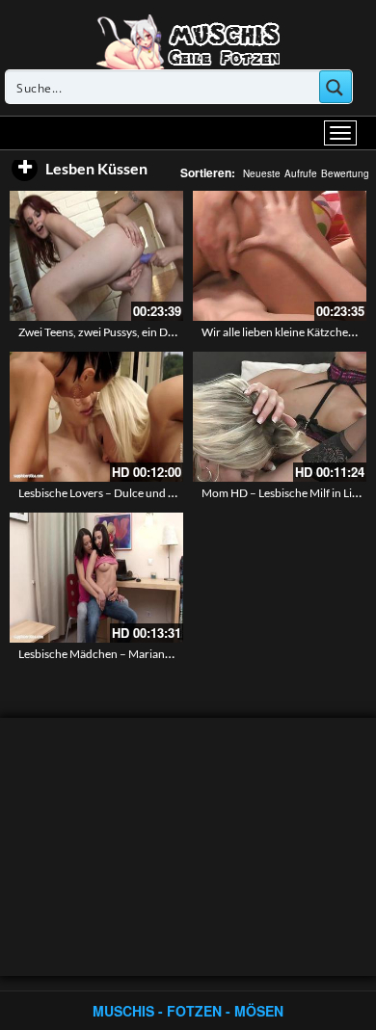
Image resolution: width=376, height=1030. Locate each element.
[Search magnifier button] (335, 86)
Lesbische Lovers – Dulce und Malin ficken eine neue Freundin (173, 493)
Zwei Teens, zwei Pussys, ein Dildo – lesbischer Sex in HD (158, 332)
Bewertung (345, 173)
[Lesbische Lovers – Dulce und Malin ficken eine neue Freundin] (96, 417)
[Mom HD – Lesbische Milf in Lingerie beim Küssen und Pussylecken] (279, 417)
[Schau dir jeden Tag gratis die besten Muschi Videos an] (188, 40)
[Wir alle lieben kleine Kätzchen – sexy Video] (279, 256)
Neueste (262, 173)
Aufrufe (300, 173)
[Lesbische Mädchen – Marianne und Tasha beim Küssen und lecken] (96, 578)
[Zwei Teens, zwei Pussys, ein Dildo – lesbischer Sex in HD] (96, 256)
